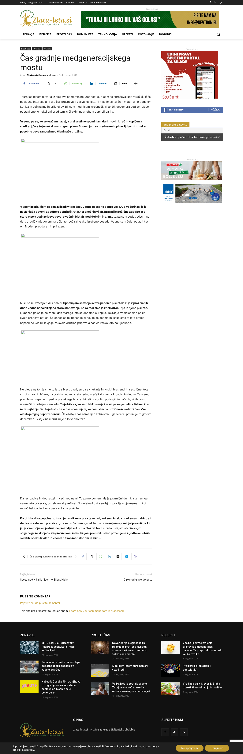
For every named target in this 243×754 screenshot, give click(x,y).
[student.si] (189, 97)
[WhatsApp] (100, 556)
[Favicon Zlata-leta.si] (50, 18)
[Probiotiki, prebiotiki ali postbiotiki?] (170, 670)
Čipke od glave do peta (138, 579)
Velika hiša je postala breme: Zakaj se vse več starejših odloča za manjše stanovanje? (131, 687)
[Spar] (191, 182)
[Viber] (135, 556)
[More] (136, 83)
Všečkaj (215, 109)
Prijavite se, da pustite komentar (40, 602)
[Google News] (221, 3)
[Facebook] (210, 3)
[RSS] (215, 3)
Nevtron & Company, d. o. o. (41, 75)
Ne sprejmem (189, 748)
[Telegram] (126, 556)
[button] (218, 34)
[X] (91, 556)
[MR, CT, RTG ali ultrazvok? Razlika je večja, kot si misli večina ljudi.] (29, 647)
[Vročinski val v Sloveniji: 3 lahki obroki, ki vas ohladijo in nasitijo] (170, 688)
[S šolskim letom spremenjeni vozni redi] (100, 670)
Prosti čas (25, 48)
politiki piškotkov (23, 749)
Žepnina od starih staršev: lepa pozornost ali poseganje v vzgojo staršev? (61, 666)
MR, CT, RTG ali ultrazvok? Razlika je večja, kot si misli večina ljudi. (58, 646)
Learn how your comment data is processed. (97, 610)
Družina (36, 48)
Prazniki (47, 48)
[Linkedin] (109, 556)
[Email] (118, 556)
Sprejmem (217, 748)
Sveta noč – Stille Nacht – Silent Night (44, 579)
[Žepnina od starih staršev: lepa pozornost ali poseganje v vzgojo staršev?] (29, 667)
